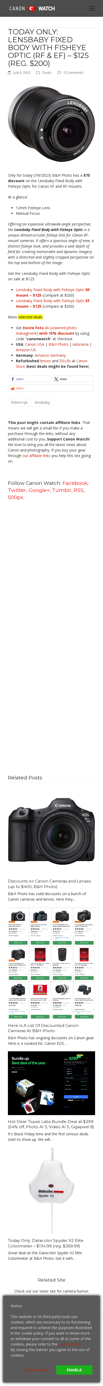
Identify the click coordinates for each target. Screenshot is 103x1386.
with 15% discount (56, 333)
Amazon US (26, 349)
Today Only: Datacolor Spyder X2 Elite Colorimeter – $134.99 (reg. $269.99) (45, 1243)
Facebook (75, 483)
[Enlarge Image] (51, 123)
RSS (78, 490)
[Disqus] (51, 571)
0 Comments (73, 72)
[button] (92, 8)
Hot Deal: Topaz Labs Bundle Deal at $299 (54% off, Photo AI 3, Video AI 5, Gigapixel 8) (51, 1124)
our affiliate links (36, 455)
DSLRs (65, 360)
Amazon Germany (50, 355)
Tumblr (61, 490)
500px (15, 497)
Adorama (80, 344)
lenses (45, 360)
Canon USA (34, 344)
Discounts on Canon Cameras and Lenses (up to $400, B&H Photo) (49, 884)
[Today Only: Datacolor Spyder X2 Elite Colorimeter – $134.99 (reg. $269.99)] (51, 1190)
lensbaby (42, 402)
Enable (74, 1370)
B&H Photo (58, 344)
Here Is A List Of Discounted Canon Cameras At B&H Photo (43, 1028)
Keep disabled (36, 1369)
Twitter (17, 490)
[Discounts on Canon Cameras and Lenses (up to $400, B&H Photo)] (51, 830)
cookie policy (70, 1344)
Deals (47, 72)
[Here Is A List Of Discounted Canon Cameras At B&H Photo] (51, 962)
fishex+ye (19, 402)
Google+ (39, 490)
